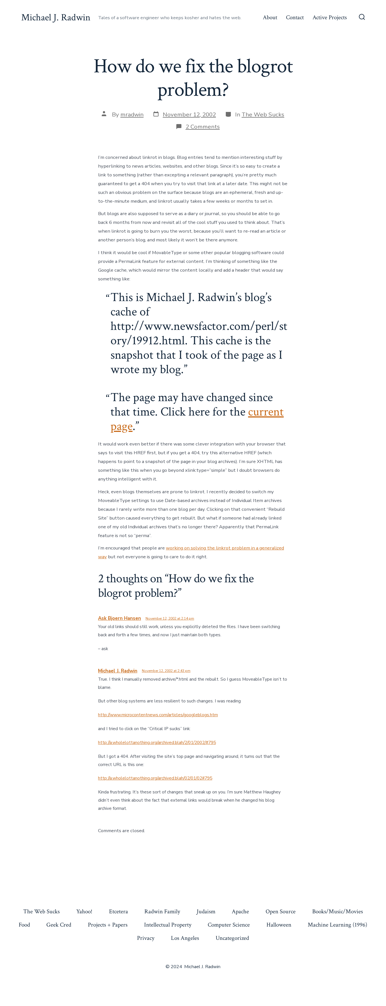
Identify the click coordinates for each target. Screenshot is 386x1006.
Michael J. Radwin (117, 671)
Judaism (206, 911)
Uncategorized (232, 938)
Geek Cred (58, 925)
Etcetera (118, 911)
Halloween (278, 925)
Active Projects (330, 17)
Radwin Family (162, 911)
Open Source (281, 911)
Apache (240, 911)
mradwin (132, 114)
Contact (295, 17)
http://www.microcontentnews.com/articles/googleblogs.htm (158, 715)
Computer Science (229, 925)
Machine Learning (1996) (337, 925)
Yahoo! (84, 911)
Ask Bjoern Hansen (119, 618)
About (270, 17)
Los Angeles (185, 938)
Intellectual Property (167, 925)
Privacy (145, 938)
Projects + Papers (107, 925)
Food (24, 925)
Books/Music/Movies (337, 911)
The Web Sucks (263, 114)
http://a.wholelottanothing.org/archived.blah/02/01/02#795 (155, 778)
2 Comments (203, 127)
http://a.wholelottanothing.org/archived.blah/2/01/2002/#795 (157, 742)
